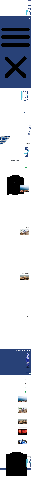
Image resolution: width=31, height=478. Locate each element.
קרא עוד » (28, 272)
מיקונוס (25, 391)
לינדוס (25, 380)
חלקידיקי (25, 378)
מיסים (29, 134)
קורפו (25, 392)
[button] (15, 52)
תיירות (29, 85)
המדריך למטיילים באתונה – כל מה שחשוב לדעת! (25, 315)
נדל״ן (29, 132)
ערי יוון (29, 83)
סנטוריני (25, 384)
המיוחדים (29, 20)
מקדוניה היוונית (25, 382)
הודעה (26, 166)
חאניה (25, 389)
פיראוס (25, 388)
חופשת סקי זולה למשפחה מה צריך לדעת (25, 273)
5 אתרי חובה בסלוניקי (27, 227)
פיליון (25, 379)
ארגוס (25, 385)
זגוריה (25, 381)
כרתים (25, 383)
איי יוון (29, 84)
